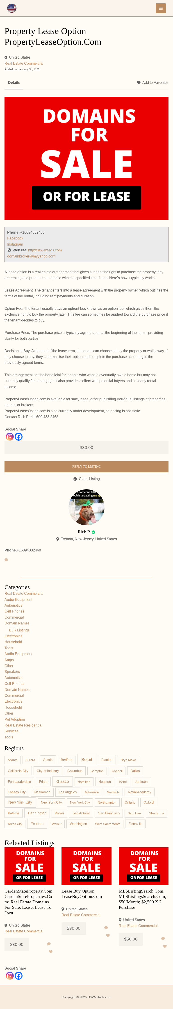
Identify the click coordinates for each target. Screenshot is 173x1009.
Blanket (106, 760)
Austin (47, 760)
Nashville (113, 792)
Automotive (14, 605)
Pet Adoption (15, 719)
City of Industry (48, 771)
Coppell (117, 771)
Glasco (62, 781)
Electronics (13, 636)
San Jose (134, 813)
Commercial (14, 617)
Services (11, 731)
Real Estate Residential (23, 725)
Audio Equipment (18, 599)
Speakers (12, 672)
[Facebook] (19, 437)
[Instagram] (10, 437)
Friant (43, 782)
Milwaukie (92, 792)
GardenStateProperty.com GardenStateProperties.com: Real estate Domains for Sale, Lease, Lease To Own (28, 901)
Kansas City (17, 792)
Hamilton (84, 782)
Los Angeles (68, 792)
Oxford (148, 802)
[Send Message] (6, 560)
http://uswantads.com (45, 250)
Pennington (37, 813)
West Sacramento (108, 824)
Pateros (13, 813)
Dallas (135, 771)
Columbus (74, 771)
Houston (104, 782)
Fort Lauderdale (19, 782)
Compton (97, 771)
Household (13, 642)
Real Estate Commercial (24, 63)
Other (9, 666)
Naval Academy (139, 792)
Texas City (15, 824)
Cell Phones (14, 611)
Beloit (86, 759)
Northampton (107, 802)
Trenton (37, 824)
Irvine (123, 782)
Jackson (141, 782)
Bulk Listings (19, 630)
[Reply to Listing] (49, 944)
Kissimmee (42, 792)
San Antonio (81, 813)
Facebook (15, 238)
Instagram (15, 244)
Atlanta (13, 760)
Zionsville (135, 824)
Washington (78, 824)
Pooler (59, 813)
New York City (20, 802)
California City (18, 771)
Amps (9, 660)
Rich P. (84, 531)
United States (20, 57)
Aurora (30, 760)
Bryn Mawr (128, 760)
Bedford (66, 760)
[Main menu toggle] (161, 8)
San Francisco (109, 813)
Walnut (56, 824)
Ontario (130, 802)
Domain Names (17, 623)
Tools (9, 648)
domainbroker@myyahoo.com (31, 256)
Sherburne (156, 813)
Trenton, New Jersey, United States (89, 539)
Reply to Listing (86, 466)
